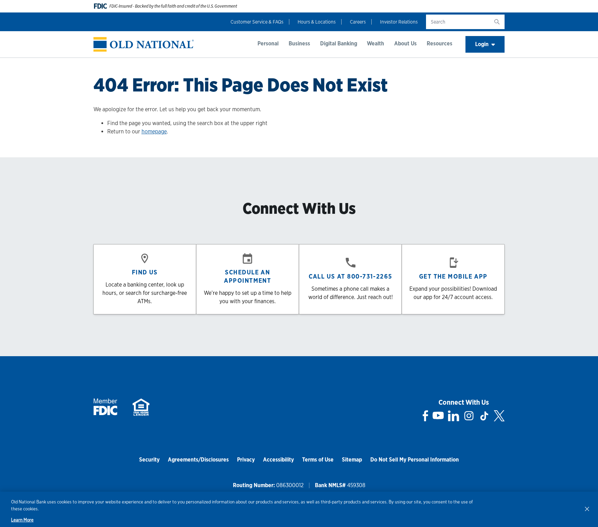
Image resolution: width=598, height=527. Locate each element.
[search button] (497, 22)
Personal (268, 43)
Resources (439, 43)
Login (482, 44)
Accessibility (278, 459)
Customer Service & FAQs (256, 22)
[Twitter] (499, 415)
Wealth (375, 43)
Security (149, 459)
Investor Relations (399, 22)
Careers (358, 22)
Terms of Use (318, 459)
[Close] (587, 508)
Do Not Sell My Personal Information (414, 459)
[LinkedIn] (453, 415)
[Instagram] (468, 415)
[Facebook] (425, 415)
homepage (154, 131)
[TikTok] (484, 415)
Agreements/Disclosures (198, 459)
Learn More (22, 519)
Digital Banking (338, 43)
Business (299, 43)
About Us (405, 43)
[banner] (143, 44)
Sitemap (352, 459)
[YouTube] (438, 415)
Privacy (246, 459)
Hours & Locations (317, 22)
